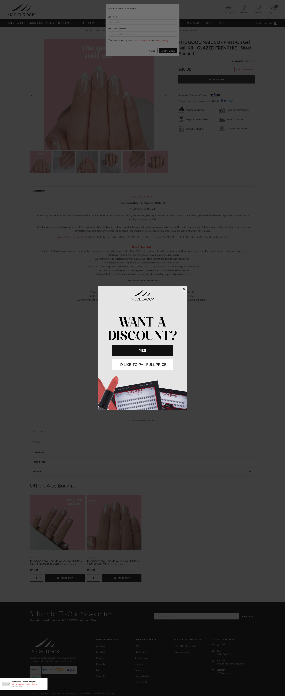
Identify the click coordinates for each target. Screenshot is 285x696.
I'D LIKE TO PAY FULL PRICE (142, 365)
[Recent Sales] (7, 684)
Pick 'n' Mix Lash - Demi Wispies (24, 684)
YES (142, 350)
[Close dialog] (184, 289)
